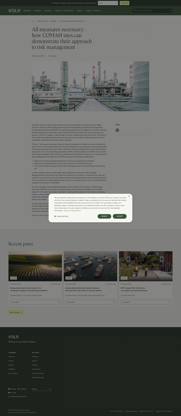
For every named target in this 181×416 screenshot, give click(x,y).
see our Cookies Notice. (72, 211)
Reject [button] (104, 216)
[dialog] (90, 208)
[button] (61, 216)
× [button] (129, 196)
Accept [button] (120, 216)
